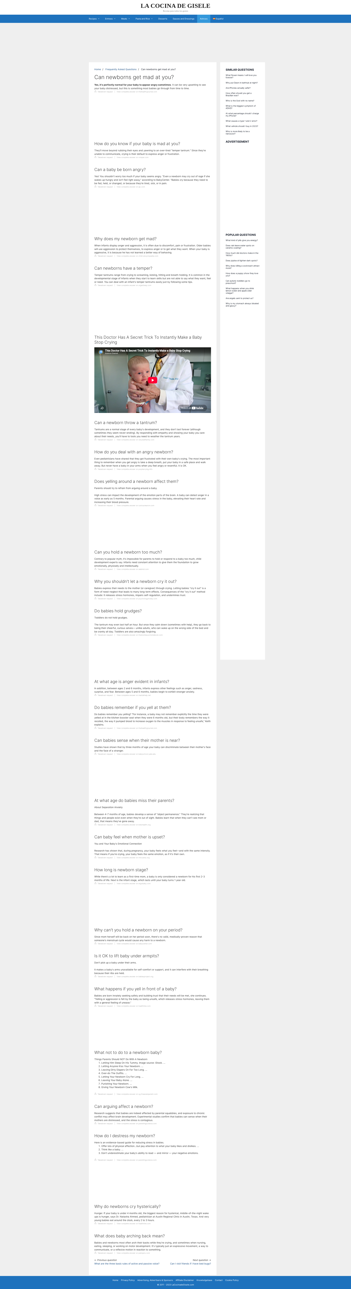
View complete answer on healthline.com (134, 1006)
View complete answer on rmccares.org (133, 858)
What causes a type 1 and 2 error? (241, 121)
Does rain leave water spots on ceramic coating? (240, 246)
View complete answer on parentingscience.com (137, 1124)
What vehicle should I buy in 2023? (242, 126)
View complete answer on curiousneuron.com (135, 505)
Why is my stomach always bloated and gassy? (242, 304)
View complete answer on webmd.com (133, 569)
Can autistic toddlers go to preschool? (238, 282)
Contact (219, 1280)
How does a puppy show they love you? (242, 274)
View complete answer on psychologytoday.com (137, 599)
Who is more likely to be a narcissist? (238, 132)
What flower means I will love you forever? (241, 76)
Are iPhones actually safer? (238, 88)
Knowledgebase (204, 1280)
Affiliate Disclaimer (185, 1280)
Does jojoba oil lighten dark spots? (241, 260)
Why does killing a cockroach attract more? (242, 267)
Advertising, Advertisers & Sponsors (155, 1280)
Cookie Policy (232, 1280)
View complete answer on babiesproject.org (135, 977)
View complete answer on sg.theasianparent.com (137, 1094)
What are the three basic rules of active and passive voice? (126, 1263)
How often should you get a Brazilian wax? (238, 94)
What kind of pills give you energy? (242, 240)
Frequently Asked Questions (121, 69)
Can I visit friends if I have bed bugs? (190, 1263)
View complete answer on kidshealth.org (134, 825)
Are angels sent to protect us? (239, 298)
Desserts (162, 18)
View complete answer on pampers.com (133, 1253)
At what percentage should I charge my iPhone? (242, 114)
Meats (124, 18)
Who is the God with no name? (240, 100)
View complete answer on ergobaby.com (134, 883)
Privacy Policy (128, 1280)
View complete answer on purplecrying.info (134, 469)
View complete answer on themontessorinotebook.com (140, 635)
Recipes (93, 18)
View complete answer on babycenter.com (134, 944)
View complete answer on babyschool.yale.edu (136, 754)
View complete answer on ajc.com (131, 187)
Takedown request (105, 92)
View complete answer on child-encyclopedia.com (137, 256)
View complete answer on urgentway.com (134, 285)
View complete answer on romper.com (132, 157)
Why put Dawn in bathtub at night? (242, 83)
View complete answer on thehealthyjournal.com (137, 92)
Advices (204, 18)
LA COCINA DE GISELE (175, 5)
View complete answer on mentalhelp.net (134, 695)
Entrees (109, 18)
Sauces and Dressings (183, 18)
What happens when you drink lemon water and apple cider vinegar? (240, 290)
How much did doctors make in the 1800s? (242, 254)
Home (97, 69)
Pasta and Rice (143, 18)
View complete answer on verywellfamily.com (135, 440)
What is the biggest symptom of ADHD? (241, 107)
